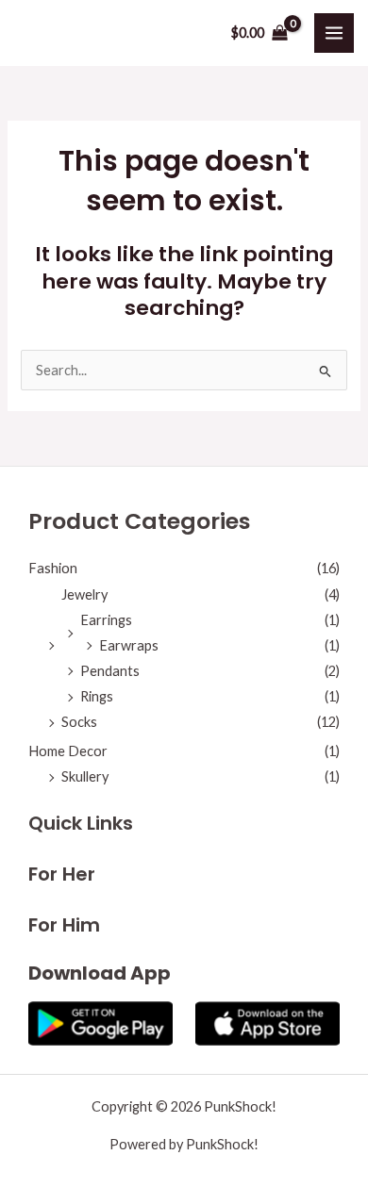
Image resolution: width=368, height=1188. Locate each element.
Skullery (85, 776)
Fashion (52, 568)
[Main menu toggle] (334, 33)
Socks (79, 722)
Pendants (110, 671)
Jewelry (84, 594)
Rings (96, 696)
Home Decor (68, 751)
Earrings (106, 620)
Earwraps (129, 645)
